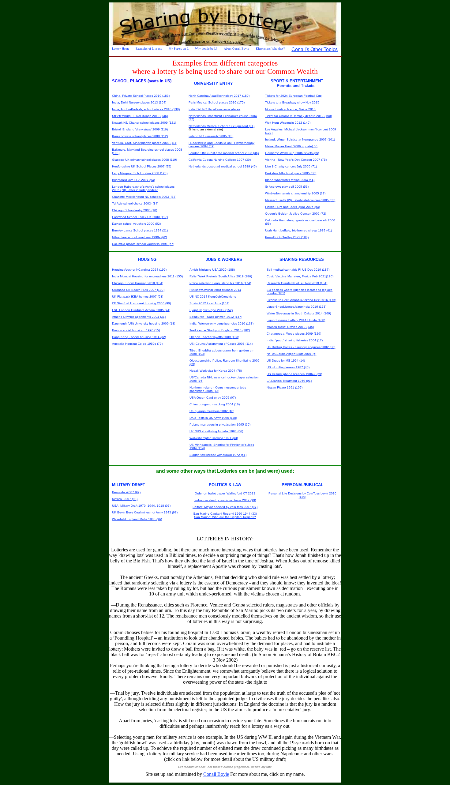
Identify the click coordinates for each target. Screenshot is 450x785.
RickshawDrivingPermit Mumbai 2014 (215, 289)
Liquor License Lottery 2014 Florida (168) (296, 320)
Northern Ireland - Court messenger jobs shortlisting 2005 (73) (217, 389)
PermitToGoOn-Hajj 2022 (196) (287, 237)
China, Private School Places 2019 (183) (141, 95)
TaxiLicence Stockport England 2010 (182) (219, 330)
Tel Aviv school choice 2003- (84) (135, 203)
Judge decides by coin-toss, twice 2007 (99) (225, 500)
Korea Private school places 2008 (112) (140, 136)
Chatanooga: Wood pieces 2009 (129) (294, 333)
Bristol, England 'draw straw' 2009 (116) (140, 129)
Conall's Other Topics (314, 49)
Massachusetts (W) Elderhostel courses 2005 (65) (300, 200)
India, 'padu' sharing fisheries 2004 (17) (295, 340)
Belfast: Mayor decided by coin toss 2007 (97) (225, 507)
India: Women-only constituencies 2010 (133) (221, 323)
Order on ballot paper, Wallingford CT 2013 (225, 493)
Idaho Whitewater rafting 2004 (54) (289, 180)
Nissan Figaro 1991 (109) (284, 387)
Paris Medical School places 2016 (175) (217, 102)
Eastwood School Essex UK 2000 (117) (140, 217)
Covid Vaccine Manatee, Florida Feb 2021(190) (300, 276)
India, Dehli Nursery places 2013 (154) (139, 102)
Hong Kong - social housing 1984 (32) (139, 337)
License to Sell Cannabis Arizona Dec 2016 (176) (301, 300)
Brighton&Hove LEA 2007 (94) (133, 180)
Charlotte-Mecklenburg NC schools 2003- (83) (144, 196)
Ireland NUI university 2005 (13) (211, 136)
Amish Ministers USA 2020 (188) (212, 269)
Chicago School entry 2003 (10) (134, 210)
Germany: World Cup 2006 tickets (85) (292, 153)
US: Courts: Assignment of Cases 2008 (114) (221, 343)
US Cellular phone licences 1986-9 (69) (294, 374)
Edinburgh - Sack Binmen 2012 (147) (215, 316)
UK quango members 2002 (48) (211, 411)
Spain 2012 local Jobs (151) (209, 303)
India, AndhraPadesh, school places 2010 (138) (146, 109)
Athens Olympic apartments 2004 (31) (139, 316)
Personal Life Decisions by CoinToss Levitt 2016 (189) (302, 495)
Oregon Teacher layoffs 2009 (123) (214, 337)
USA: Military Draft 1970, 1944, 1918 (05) (141, 505)
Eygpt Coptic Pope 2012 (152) (211, 310)
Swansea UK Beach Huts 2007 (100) (138, 289)
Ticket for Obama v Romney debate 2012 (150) (298, 116)
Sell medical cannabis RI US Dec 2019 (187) (298, 269)
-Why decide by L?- (206, 48)
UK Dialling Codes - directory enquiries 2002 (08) (301, 347)
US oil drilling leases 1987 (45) (288, 367)
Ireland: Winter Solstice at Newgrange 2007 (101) (300, 139)
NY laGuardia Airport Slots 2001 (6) (291, 353)
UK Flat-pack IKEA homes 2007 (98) (137, 296)
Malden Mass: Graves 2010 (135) (290, 327)
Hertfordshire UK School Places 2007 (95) (141, 166)
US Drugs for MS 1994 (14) (286, 360)
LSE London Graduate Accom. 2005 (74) (141, 310)
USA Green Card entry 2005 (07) (212, 397)
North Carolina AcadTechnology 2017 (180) (219, 95)
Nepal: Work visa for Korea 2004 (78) (215, 370)
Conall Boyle (216, 774)
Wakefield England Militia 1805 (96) (137, 519)
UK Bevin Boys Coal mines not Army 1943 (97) (145, 512)
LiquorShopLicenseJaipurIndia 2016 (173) (296, 306)
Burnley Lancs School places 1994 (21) (140, 230)
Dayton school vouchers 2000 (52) (136, 223)
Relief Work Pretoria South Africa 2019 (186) (220, 276)
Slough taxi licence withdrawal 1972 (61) (217, 454)
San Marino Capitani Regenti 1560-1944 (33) (225, 513)
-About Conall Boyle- (236, 48)
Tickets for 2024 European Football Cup (293, 95)
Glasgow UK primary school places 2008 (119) (144, 159)
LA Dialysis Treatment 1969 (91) (289, 380)
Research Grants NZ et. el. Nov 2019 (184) (297, 283)
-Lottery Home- (120, 48)
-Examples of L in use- (149, 48)
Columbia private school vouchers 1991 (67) (143, 244)
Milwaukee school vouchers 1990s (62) (139, 237)
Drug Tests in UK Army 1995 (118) (213, 417)
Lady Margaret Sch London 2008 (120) (139, 173)
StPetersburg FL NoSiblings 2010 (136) (140, 116)
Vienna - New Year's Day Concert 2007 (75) (296, 159)
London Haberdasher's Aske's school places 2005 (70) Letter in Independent (143, 188)
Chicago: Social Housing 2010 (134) (137, 283)
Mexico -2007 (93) (124, 499)
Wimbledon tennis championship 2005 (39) (295, 193)
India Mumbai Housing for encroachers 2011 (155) (147, 276)
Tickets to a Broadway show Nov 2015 (292, 102)
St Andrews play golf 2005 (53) (287, 186)
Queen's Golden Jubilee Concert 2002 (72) (295, 213)
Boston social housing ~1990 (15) (136, 330)
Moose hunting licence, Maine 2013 (290, 109)
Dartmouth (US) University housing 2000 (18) (143, 323)
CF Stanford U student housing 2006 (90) (141, 303)
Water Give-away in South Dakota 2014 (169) (299, 313)
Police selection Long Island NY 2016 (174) (220, 283)
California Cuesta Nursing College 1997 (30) (220, 159)
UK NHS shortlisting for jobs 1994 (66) (216, 431)
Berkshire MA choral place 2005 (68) (290, 173)
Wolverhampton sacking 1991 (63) (213, 438)
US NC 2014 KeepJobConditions (212, 296)
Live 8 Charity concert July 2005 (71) (291, 166)
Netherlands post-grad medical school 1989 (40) (223, 166)
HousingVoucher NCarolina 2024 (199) (139, 269)
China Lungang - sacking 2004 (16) (214, 404)
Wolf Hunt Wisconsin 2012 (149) (287, 122)
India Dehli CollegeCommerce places (214, 109)
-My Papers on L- (178, 48)
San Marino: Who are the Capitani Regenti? (225, 517)
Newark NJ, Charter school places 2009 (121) (144, 122)
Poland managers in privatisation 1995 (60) (219, 424)
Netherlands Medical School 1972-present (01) (221, 126)
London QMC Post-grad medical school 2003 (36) (224, 153)
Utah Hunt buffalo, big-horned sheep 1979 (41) (298, 230)
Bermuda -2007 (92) (126, 492)
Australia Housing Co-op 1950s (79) (137, 343)
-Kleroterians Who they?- (270, 48)
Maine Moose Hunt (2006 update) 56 (291, 146)
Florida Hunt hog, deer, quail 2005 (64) (292, 206)
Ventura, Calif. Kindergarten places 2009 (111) (144, 143)
